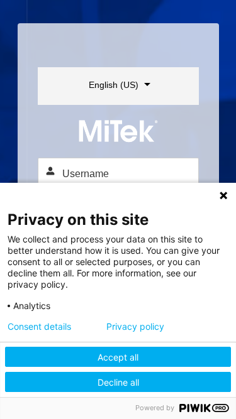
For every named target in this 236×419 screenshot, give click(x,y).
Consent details (39, 327)
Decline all (118, 382)
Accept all (118, 357)
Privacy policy (135, 327)
